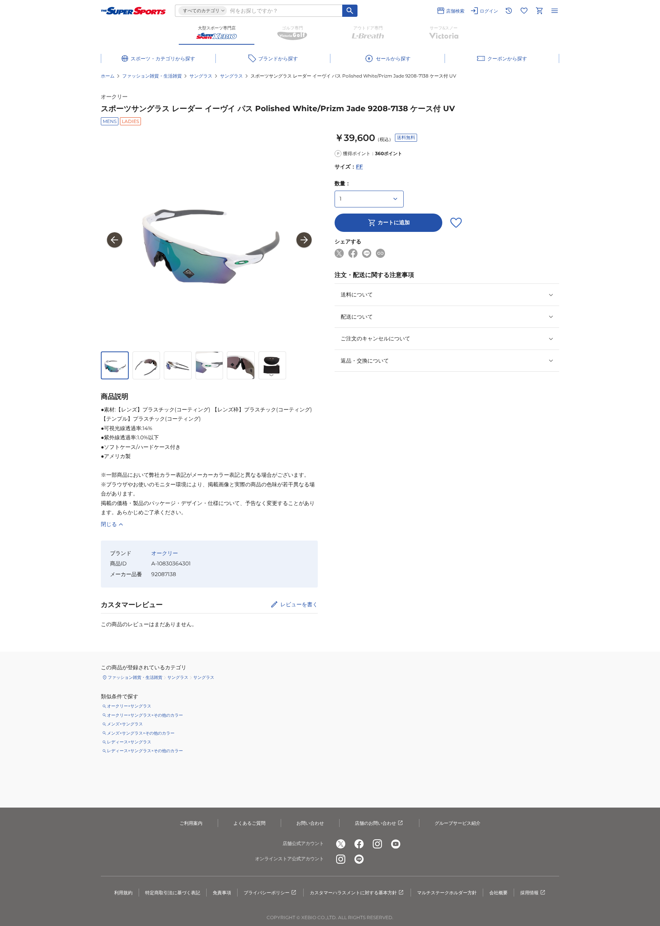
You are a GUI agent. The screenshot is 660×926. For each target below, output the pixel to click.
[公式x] (340, 843)
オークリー (114, 96)
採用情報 (529, 892)
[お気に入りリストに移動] (524, 10)
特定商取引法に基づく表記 (172, 892)
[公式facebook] (359, 843)
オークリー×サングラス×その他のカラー (145, 715)
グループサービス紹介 (457, 823)
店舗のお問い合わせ (375, 823)
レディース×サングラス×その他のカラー (145, 750)
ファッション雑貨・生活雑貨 (152, 76)
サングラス (200, 76)
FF (359, 167)
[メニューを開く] (554, 11)
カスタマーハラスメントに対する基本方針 (353, 892)
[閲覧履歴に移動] (509, 11)
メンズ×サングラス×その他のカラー (141, 733)
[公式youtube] (395, 843)
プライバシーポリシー (267, 892)
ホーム (108, 76)
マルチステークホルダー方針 (447, 892)
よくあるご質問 (249, 823)
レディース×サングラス (129, 742)
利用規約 (123, 892)
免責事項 (222, 892)
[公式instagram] (377, 843)
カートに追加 (394, 222)
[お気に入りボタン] (456, 222)
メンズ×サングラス (125, 724)
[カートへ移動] (539, 10)
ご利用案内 (191, 823)
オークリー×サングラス (129, 706)
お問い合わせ (310, 823)
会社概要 (498, 892)
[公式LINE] (359, 859)
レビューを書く (299, 604)
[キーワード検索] (350, 11)
